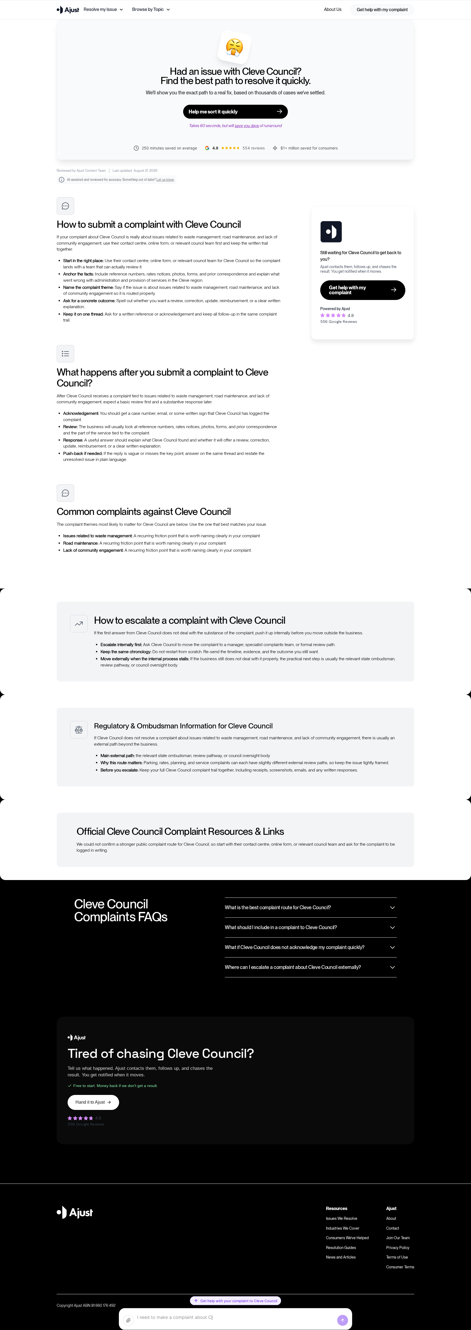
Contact (392, 1228)
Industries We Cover (343, 1228)
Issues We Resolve (341, 1218)
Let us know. (165, 180)
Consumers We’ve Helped (347, 1238)
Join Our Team (398, 1238)
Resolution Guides (341, 1247)
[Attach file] (128, 1320)
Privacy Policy (397, 1247)
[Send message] (342, 1320)
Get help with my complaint (382, 9)
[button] (103, 9)
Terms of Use (397, 1257)
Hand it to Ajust (90, 1102)
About (391, 1218)
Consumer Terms (400, 1267)
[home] (68, 10)
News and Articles (341, 1257)
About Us (333, 9)
